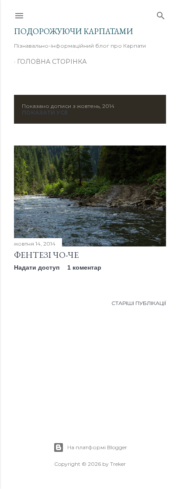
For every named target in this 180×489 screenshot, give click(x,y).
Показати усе (45, 112)
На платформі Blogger (97, 447)
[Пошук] (161, 13)
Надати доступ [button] (36, 267)
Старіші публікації (138, 303)
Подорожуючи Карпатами (73, 31)
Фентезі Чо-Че (46, 254)
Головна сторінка (52, 62)
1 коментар (84, 267)
